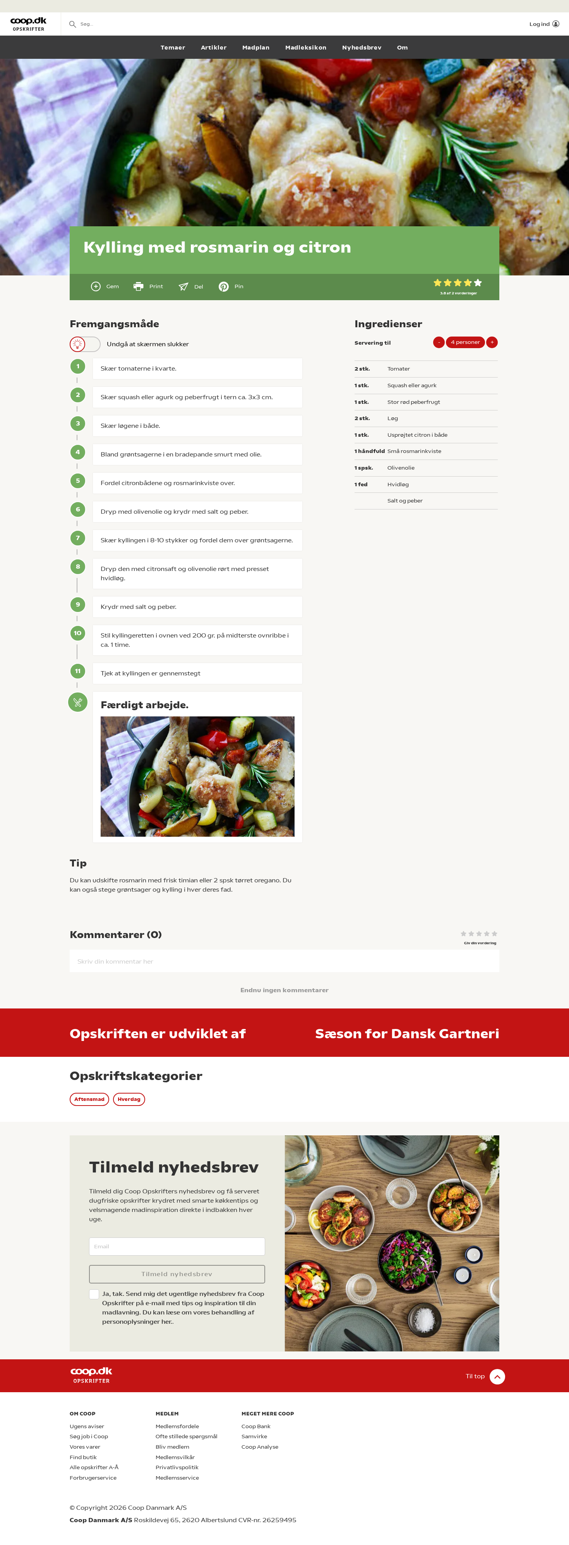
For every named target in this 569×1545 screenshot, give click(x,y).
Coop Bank (256, 1426)
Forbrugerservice (93, 1478)
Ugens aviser (87, 1426)
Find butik (83, 1457)
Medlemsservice (177, 1478)
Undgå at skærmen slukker (148, 344)
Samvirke (254, 1436)
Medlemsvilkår (175, 1457)
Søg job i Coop (89, 1436)
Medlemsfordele (177, 1426)
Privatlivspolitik (177, 1467)
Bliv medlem (172, 1447)
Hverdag (129, 1099)
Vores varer (85, 1447)
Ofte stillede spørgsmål (187, 1436)
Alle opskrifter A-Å (94, 1467)
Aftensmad (89, 1099)
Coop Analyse (260, 1447)
